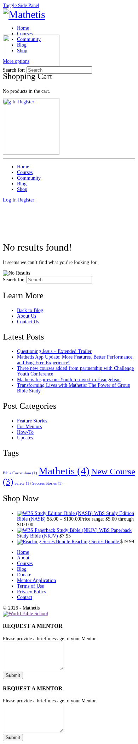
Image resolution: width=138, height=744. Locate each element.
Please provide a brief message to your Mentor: (50, 638)
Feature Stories (32, 421)
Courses (25, 563)
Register (26, 200)
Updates (25, 437)
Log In (10, 200)
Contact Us (28, 321)
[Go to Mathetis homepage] (24, 14)
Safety (23, 483)
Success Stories (47, 483)
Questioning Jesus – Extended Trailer (54, 351)
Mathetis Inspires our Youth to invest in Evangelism (69, 379)
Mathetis (64, 470)
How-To (25, 432)
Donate (24, 574)
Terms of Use (30, 586)
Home (23, 552)
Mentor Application (36, 580)
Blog (22, 569)
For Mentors (29, 426)
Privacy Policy (31, 591)
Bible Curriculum (20, 473)
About (23, 557)
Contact (24, 597)
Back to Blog (30, 310)
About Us (26, 316)
